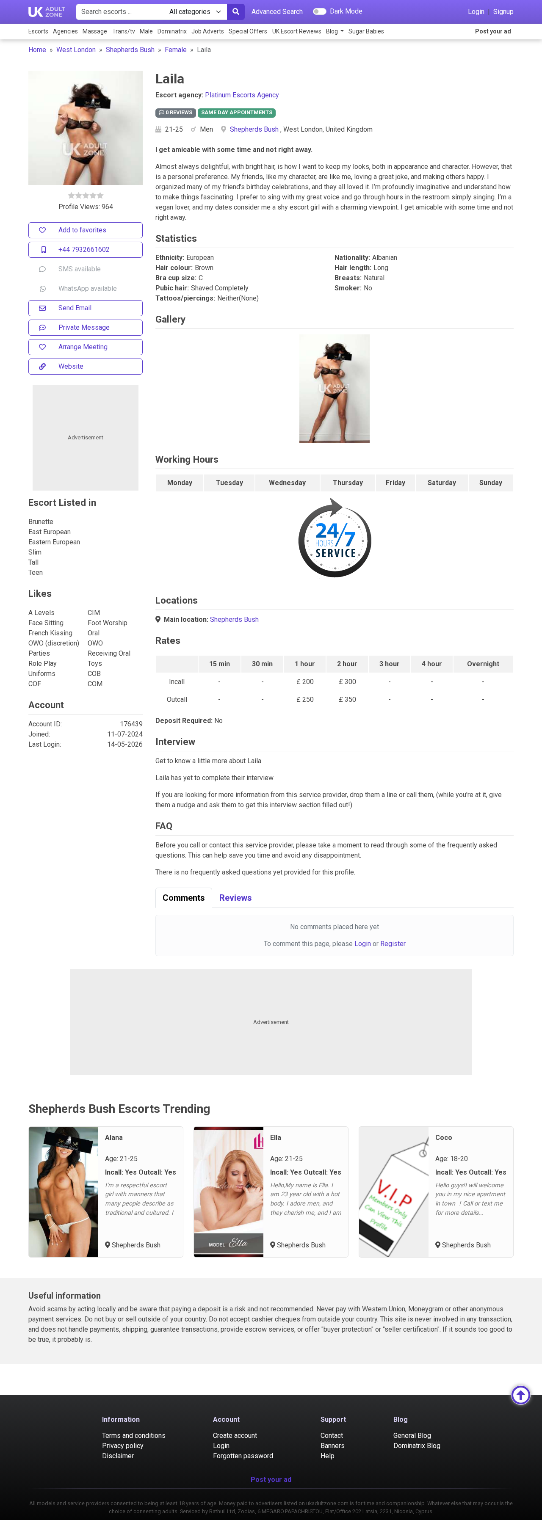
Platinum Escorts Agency (242, 95)
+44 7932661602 (84, 250)
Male (146, 31)
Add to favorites (82, 230)
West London (76, 50)
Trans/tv (123, 31)
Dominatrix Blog (416, 1446)
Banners (333, 1446)
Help (328, 1456)
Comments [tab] (184, 898)
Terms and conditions (134, 1436)
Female (176, 50)
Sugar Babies (366, 31)
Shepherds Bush (130, 50)
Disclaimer (118, 1456)
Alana (114, 1138)
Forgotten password (243, 1456)
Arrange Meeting (83, 347)
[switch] (319, 11)
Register (393, 944)
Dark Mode (346, 11)
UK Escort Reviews (296, 31)
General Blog (412, 1436)
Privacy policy (123, 1446)
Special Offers (248, 31)
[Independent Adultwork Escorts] (47, 12)
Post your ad (493, 31)
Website (70, 366)
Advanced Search (277, 12)
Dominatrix (172, 31)
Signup (503, 12)
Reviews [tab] (235, 898)
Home (37, 50)
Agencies (65, 31)
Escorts (38, 31)
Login (476, 12)
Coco (443, 1138)
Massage (95, 31)
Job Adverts (207, 31)
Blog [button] (332, 31)
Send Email (74, 308)
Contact (332, 1436)
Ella (275, 1138)
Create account (235, 1436)
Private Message (84, 327)
